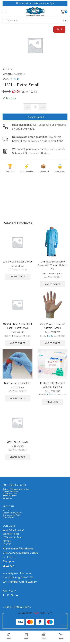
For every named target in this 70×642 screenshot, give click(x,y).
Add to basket (36, 117)
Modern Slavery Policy (12, 513)
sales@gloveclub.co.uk (17, 573)
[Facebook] (3, 595)
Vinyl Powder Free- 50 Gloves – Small (52, 326)
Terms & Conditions (11, 491)
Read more (52, 402)
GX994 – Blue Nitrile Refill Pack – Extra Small (17, 326)
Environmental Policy (12, 515)
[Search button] (64, 20)
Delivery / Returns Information (16, 489)
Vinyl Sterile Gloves (18, 441)
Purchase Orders (9, 496)
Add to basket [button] (52, 284)
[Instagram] (12, 595)
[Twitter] (8, 595)
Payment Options (10, 493)
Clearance (19, 73)
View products (17, 276)
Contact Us (7, 498)
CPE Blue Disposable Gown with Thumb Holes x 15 (52, 265)
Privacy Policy (8, 517)
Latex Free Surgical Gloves (17, 261)
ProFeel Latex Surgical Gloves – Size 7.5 (52, 384)
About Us (6, 510)
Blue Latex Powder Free (17, 383)
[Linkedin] (17, 595)
